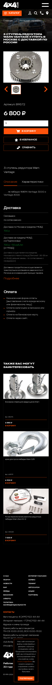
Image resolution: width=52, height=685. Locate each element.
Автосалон (34, 587)
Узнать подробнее (24, 661)
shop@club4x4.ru (12, 646)
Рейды (6, 591)
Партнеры (33, 595)
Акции (31, 591)
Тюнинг (32, 583)
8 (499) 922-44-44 (29, 617)
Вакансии (8, 595)
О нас (6, 576)
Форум (6, 580)
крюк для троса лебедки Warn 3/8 (20, 459)
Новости (7, 583)
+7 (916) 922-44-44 (34, 621)
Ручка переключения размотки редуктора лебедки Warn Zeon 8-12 (23, 518)
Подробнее (11, 278)
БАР (5, 587)
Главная (8, 21)
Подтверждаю (26, 678)
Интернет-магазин (30, 21)
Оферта (7, 599)
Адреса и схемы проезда (16, 625)
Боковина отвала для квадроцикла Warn (22, 402)
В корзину (10, 426)
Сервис (31, 580)
